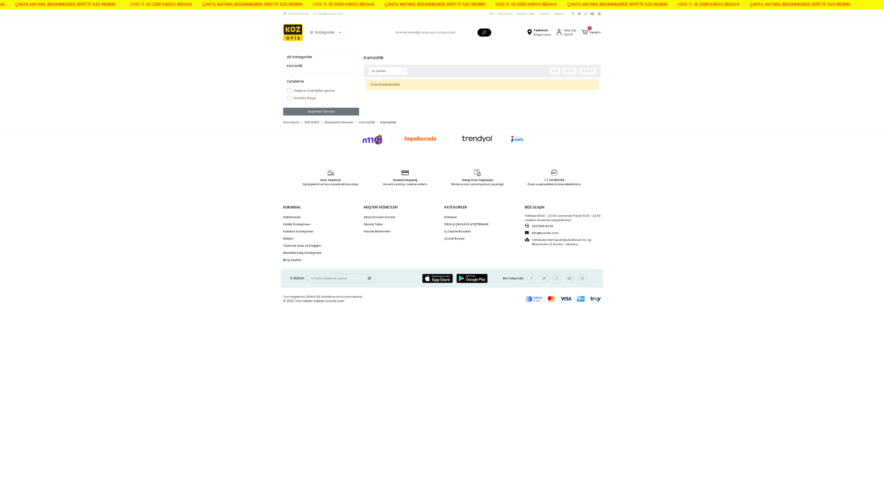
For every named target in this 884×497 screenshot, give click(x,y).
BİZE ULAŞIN (534, 207)
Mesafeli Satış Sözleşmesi (302, 253)
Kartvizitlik (294, 66)
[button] (591, 32)
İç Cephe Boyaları (457, 231)
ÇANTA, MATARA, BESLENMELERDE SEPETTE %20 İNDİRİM (82, 4)
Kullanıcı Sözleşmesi (298, 231)
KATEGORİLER (455, 207)
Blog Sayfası (292, 260)
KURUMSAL (292, 207)
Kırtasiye (450, 217)
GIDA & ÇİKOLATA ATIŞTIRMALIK (466, 224)
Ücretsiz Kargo (305, 98)
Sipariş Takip (526, 14)
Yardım (544, 14)
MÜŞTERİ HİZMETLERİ (381, 207)
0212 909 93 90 (542, 226)
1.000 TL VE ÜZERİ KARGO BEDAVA (177, 4)
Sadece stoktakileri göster (314, 90)
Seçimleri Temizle (321, 111)
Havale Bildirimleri (377, 231)
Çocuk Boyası (454, 238)
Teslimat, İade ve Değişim (302, 245)
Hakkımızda (292, 217)
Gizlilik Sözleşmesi (296, 224)
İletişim (559, 14)
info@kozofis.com (545, 233)
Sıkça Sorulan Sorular (379, 217)
